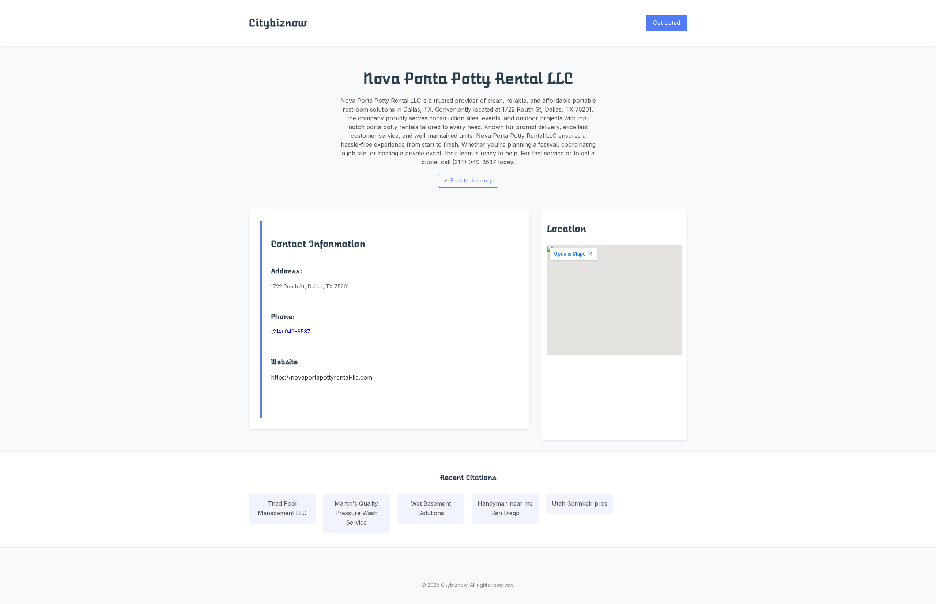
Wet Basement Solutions (431, 508)
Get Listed (666, 22)
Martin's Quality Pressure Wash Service (356, 513)
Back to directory (468, 180)
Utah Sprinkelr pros (579, 503)
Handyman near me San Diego (505, 508)
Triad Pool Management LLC (282, 508)
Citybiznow (278, 23)
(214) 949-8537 (290, 331)
